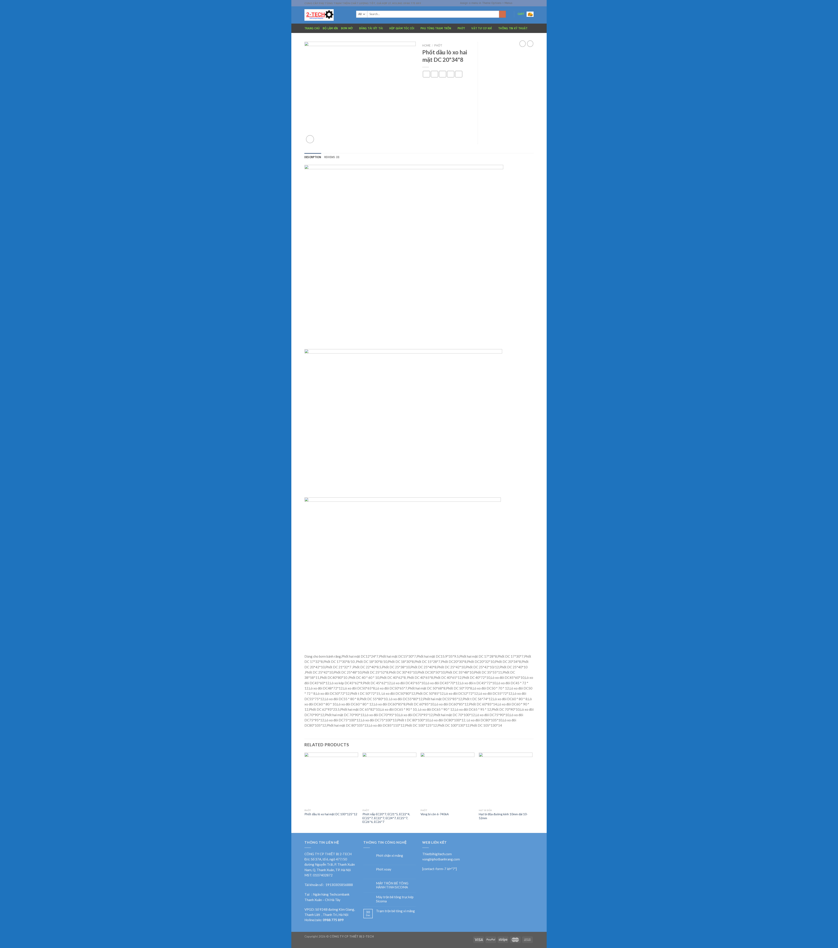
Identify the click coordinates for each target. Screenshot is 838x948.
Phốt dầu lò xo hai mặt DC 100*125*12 (330, 814)
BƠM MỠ (347, 28)
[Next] (532, 792)
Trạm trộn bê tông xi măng (395, 911)
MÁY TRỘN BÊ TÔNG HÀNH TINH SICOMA (392, 885)
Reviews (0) (332, 157)
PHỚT (461, 28)
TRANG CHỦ (312, 28)
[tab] (312, 157)
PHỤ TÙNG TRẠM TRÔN (436, 28)
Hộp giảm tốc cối (401, 28)
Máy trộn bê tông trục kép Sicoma (395, 899)
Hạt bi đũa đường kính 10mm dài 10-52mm (503, 816)
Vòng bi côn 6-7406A (435, 814)
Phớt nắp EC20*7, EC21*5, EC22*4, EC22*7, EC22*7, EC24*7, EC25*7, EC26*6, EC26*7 (386, 818)
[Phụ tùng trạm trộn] (327, 15)
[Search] (502, 14)
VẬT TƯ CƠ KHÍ (481, 28)
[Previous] (304, 792)
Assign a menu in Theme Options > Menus (486, 3)
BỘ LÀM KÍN (330, 28)
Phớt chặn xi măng (389, 855)
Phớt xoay (383, 869)
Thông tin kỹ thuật (512, 28)
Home (426, 45)
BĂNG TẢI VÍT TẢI (371, 28)
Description (312, 157)
